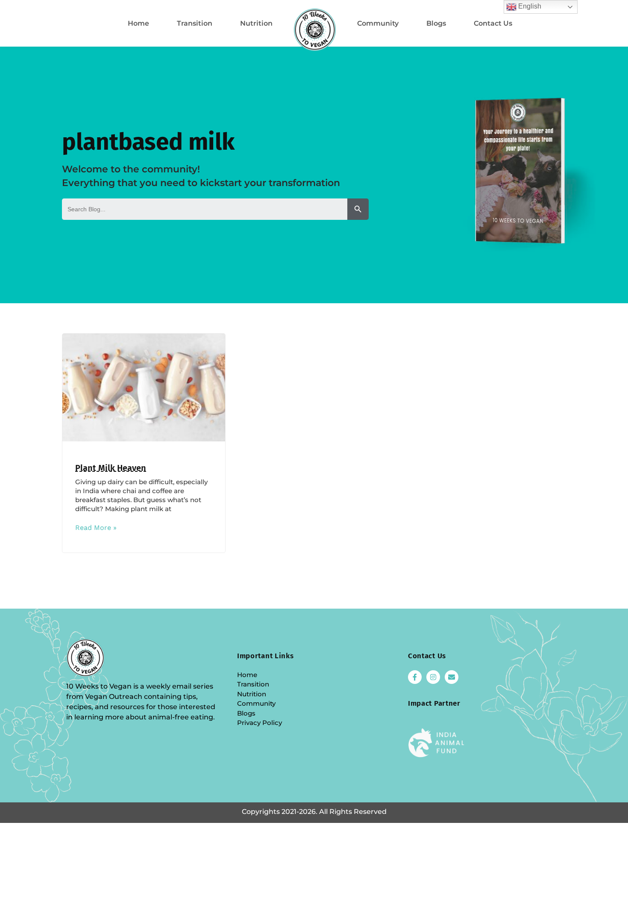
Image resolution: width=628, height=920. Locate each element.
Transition (194, 23)
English (528, 6)
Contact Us (493, 23)
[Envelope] (451, 677)
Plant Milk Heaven (110, 468)
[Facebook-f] (415, 677)
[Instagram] (433, 677)
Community (378, 23)
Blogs (436, 23)
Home (138, 23)
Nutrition (256, 23)
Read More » (96, 528)
